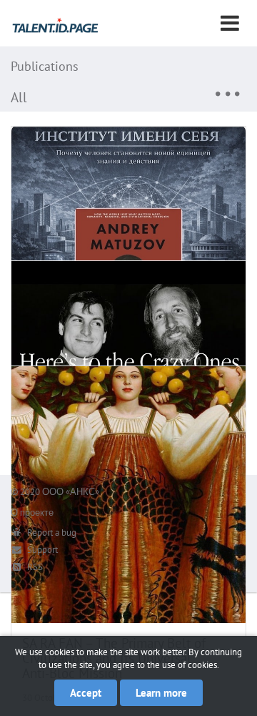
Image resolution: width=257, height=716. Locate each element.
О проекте (32, 512)
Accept (85, 693)
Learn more (161, 693)
